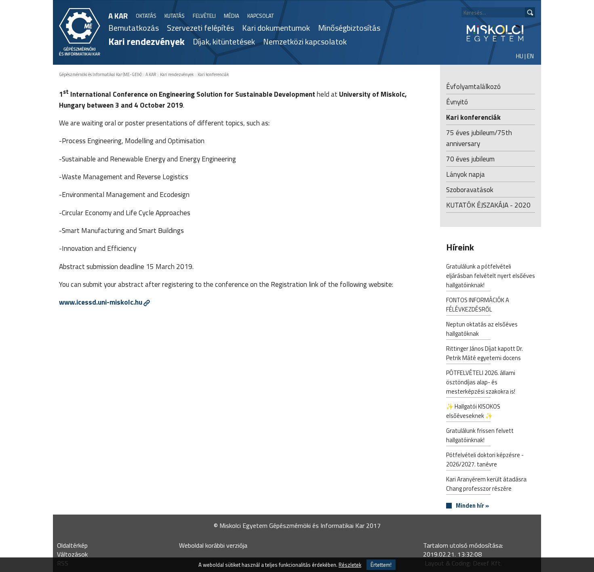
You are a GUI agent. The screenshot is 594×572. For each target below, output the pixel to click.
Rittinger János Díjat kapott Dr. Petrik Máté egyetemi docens (484, 353)
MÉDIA (231, 16)
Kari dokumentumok (276, 27)
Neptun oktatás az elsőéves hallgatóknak (482, 329)
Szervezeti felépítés (200, 27)
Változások (72, 554)
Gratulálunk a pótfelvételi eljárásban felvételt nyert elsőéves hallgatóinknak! (490, 276)
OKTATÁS (146, 16)
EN (530, 56)
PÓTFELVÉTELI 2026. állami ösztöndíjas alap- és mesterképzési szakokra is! (480, 382)
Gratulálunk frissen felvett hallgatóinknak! (480, 435)
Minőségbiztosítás (349, 27)
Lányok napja (465, 174)
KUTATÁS (174, 16)
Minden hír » (472, 506)
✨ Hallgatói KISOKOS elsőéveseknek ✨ (473, 411)
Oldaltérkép (72, 545)
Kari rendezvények (146, 41)
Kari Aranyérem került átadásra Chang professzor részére (486, 484)
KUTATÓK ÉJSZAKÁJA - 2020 (488, 204)
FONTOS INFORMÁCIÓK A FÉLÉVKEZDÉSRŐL (477, 304)
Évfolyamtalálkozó (473, 86)
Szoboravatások (469, 189)
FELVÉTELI (204, 16)
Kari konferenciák (213, 74)
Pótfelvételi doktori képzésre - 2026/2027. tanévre (485, 459)
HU (519, 56)
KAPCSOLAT (260, 16)
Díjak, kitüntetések (224, 41)
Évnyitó (457, 101)
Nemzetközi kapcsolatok (305, 41)
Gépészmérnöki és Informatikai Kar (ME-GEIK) (100, 74)
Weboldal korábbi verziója (213, 545)
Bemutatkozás (133, 27)
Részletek (350, 565)
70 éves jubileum (470, 158)
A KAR (118, 15)
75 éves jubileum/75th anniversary (479, 138)
